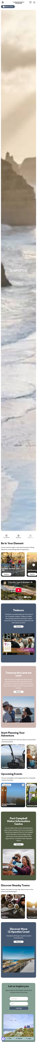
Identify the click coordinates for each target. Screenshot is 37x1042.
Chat (29, 1038)
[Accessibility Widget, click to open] (3, 1039)
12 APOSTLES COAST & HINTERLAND (18, 2)
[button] (33, 564)
